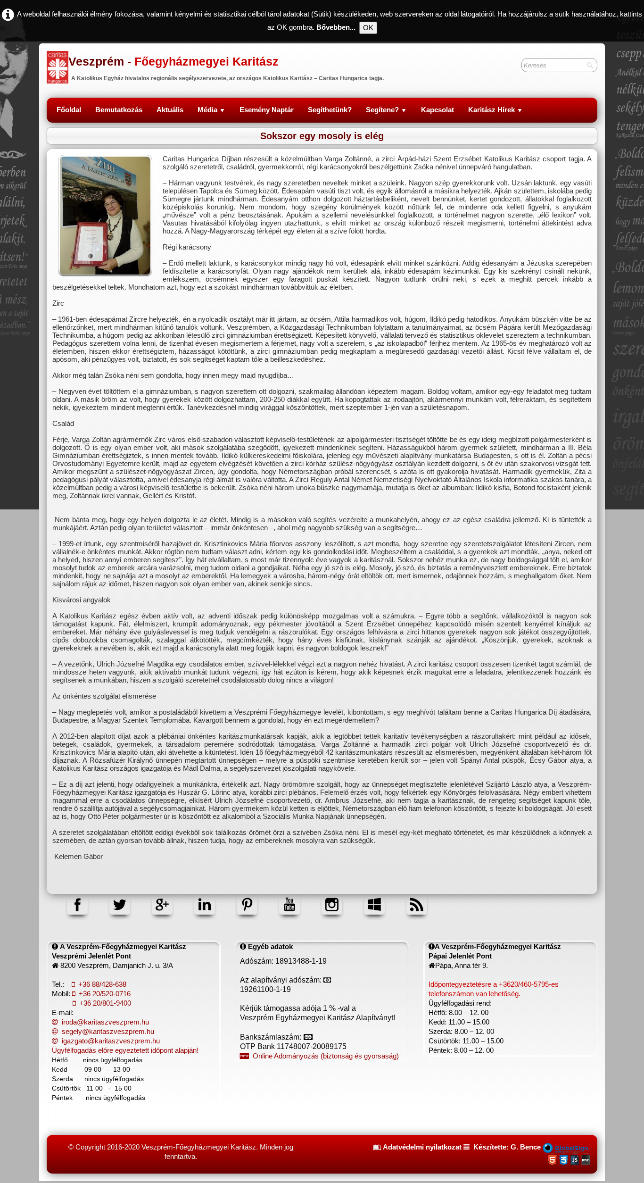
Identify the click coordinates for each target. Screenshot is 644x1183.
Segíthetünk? (330, 110)
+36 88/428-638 (102, 984)
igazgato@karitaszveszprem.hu (111, 1041)
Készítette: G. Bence (507, 1147)
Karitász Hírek (495, 110)
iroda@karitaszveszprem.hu (105, 1022)
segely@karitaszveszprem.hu (108, 1031)
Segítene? (386, 110)
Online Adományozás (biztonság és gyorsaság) (326, 1056)
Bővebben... (335, 27)
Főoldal (69, 110)
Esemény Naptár (266, 110)
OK (368, 28)
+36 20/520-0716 (105, 994)
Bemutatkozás (118, 110)
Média (211, 110)
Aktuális (170, 110)
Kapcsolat (437, 110)
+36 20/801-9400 (105, 1003)
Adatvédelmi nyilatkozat (422, 1147)
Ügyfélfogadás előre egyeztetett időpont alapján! (125, 1050)
